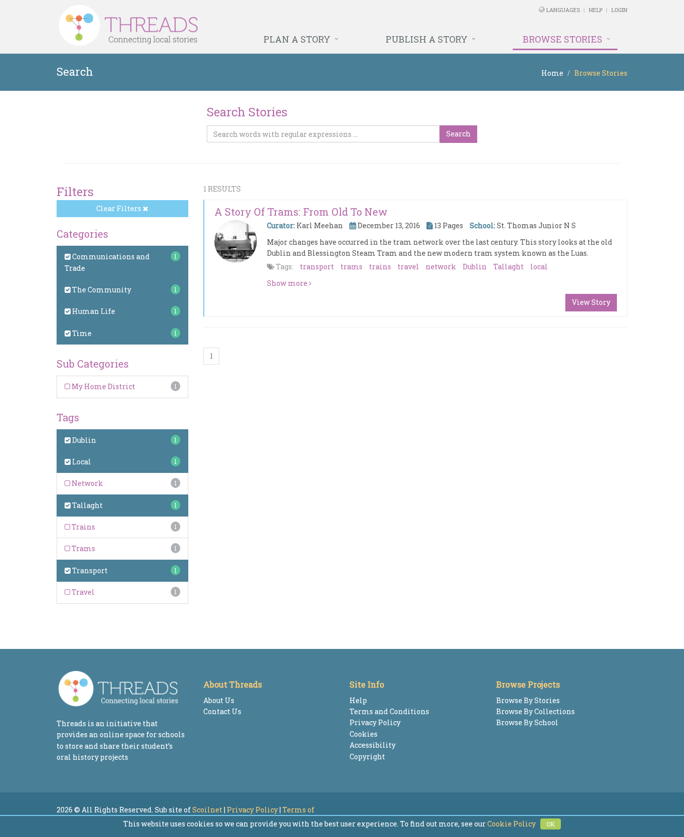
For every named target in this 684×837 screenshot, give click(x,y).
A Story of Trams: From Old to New (301, 211)
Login (619, 10)
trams (351, 266)
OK (550, 824)
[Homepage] (233, 25)
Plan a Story (296, 39)
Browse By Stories (528, 700)
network (441, 266)
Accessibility (373, 745)
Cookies (364, 734)
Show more (288, 283)
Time (81, 333)
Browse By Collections (535, 711)
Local (81, 461)
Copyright (367, 756)
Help (595, 10)
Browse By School (527, 722)
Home (552, 73)
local (539, 266)
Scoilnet (207, 809)
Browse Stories (562, 39)
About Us (218, 700)
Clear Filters (119, 208)
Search (458, 133)
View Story (591, 302)
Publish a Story (427, 39)
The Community (101, 289)
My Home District (102, 386)
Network (86, 483)
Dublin (83, 440)
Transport (89, 570)
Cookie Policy (511, 823)
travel (408, 266)
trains (380, 266)
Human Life (93, 311)
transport (317, 266)
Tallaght (87, 505)
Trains (82, 527)
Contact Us (222, 711)
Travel (82, 592)
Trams (82, 548)
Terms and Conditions (389, 711)
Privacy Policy (375, 722)
